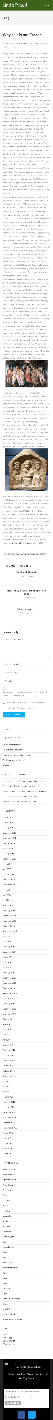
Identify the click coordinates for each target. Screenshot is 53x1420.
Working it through (27, 572)
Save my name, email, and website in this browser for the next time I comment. (26, 694)
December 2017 (9, 859)
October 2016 (9, 879)
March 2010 (8, 1154)
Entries (7, 1337)
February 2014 (9, 972)
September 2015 (10, 931)
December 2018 (9, 833)
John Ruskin (7, 1231)
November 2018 (9, 838)
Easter (23, 554)
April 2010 (7, 1148)
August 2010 (8, 1133)
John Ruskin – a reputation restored (17, 755)
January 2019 (8, 828)
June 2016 (7, 890)
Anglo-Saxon (8, 1185)
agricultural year (9, 1180)
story (5, 1278)
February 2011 (9, 1102)
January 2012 (8, 1055)
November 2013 (9, 983)
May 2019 (7, 817)
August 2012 (8, 1024)
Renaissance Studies (11, 1268)
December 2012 (9, 1009)
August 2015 (8, 936)
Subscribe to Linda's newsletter (22, 1391)
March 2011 (8, 1097)
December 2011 (9, 1060)
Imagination (7, 1216)
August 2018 (8, 848)
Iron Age (6, 1226)
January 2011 (8, 1107)
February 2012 (9, 1050)
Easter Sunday (33, 554)
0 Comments (10, 47)
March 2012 (8, 1045)
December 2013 (9, 978)
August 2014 (8, 957)
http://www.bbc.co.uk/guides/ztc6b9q (26, 543)
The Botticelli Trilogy (11, 1299)
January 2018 (8, 853)
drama (5, 1205)
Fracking (6, 1211)
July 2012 (7, 1029)
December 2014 (9, 952)
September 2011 (10, 1076)
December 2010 (9, 1112)
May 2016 (7, 895)
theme (5, 1304)
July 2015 (7, 941)
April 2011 (7, 1091)
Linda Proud (15, 5)
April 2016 (7, 900)
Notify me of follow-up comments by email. (25, 702)
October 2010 (9, 1123)
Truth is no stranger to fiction (15, 760)
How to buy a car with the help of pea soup (26, 592)
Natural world (8, 1247)
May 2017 (7, 869)
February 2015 (9, 947)
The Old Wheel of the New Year (35, 791)
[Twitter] (32, 1415)
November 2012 (9, 1014)
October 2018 (9, 843)
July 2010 (7, 1138)
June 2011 (7, 1081)
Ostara (43, 554)
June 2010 (7, 1143)
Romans (6, 1273)
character (6, 1200)
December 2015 (9, 916)
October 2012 (9, 1019)
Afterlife (6, 765)
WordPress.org (9, 1344)
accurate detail (9, 1174)
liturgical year (8, 1237)
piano (5, 1252)
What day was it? (27, 609)
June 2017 (7, 864)
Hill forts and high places (13, 750)
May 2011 (7, 1086)
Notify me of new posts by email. (21, 708)
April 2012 (7, 1040)
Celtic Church (14, 554)
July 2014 (7, 962)
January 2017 (8, 874)
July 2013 (7, 998)
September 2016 (10, 885)
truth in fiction (8, 1309)
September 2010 (10, 1128)
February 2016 (9, 910)
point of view (8, 1262)
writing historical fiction (12, 1319)
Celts (5, 1195)
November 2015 (9, 921)
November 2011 (9, 1066)
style (5, 1293)
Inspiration (7, 1221)
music (5, 1242)
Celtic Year (7, 1190)
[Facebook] (21, 1415)
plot (4, 1257)
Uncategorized (40, 43)
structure (6, 1288)
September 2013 (10, 993)
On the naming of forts (12, 744)
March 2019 (8, 822)
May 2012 (7, 1035)
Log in (5, 1334)
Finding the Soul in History (26, 796)
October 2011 (9, 1071)
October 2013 (9, 988)
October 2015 (9, 926)
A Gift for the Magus (11, 1169)
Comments (9, 1341)
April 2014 (7, 967)
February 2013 (9, 1004)
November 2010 (9, 1117)
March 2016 (8, 905)
